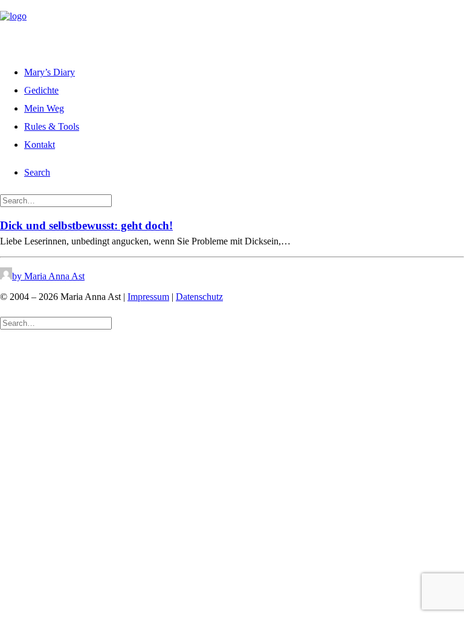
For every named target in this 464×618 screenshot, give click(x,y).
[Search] (56, 200)
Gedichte (41, 90)
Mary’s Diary (49, 72)
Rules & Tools (51, 126)
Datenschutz (199, 296)
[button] (37, 172)
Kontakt (39, 144)
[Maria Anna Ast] (232, 26)
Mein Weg (44, 108)
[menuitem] (244, 71)
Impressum (148, 296)
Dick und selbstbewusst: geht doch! (86, 225)
